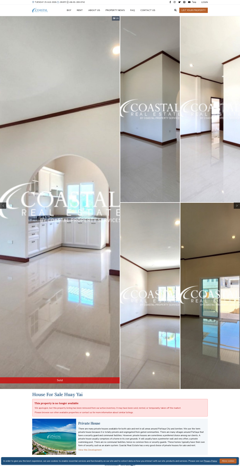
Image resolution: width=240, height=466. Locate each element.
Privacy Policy (210, 461)
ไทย (194, 2)
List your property (194, 10)
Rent (80, 10)
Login (204, 2)
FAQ (132, 10)
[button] (237, 205)
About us (94, 10)
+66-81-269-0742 (77, 2)
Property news (115, 10)
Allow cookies (228, 461)
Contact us (147, 10)
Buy (69, 10)
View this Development (90, 449)
